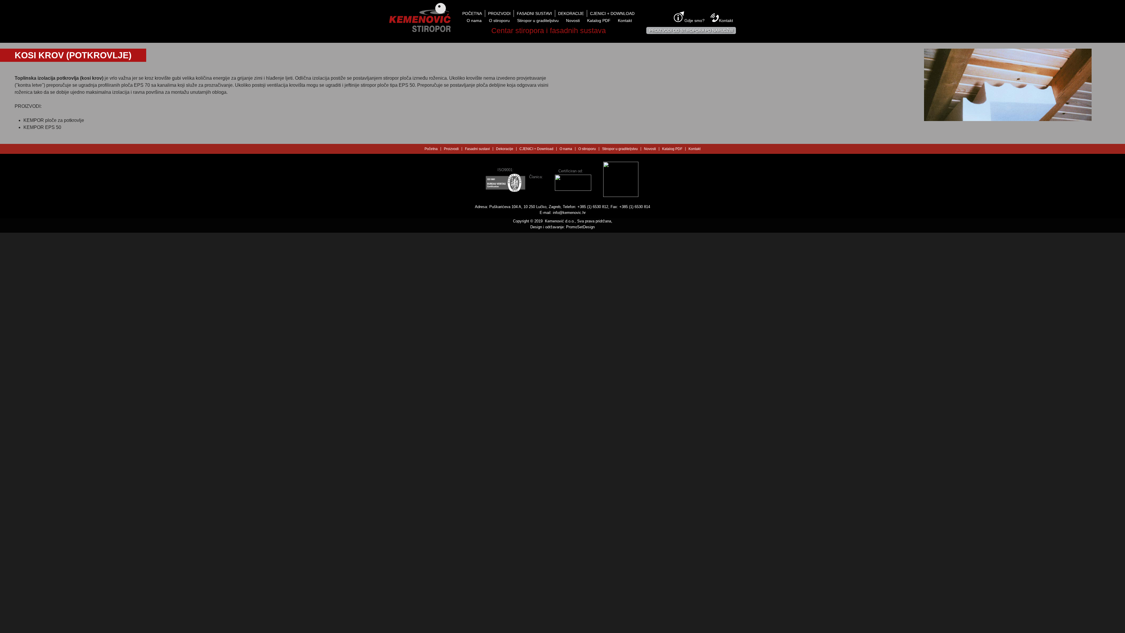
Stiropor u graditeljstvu (538, 20)
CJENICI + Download (612, 13)
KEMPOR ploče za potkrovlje (53, 120)
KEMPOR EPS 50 (42, 127)
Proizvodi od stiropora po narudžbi (691, 30)
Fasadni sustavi (534, 13)
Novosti (573, 20)
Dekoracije (571, 13)
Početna (472, 13)
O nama (474, 20)
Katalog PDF (599, 20)
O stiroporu (499, 20)
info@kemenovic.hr (569, 212)
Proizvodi (499, 13)
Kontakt (625, 20)
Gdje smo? (694, 20)
